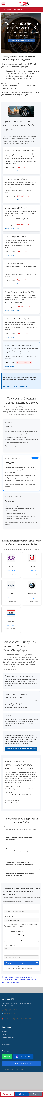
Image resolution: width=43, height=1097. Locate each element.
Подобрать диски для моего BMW (21, 40)
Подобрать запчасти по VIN (21, 1081)
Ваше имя (12, 971)
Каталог (4, 1052)
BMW (10, 9)
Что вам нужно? (9, 934)
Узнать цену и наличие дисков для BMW (17, 390)
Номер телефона (9, 962)
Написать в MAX (26, 1074)
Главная (4, 9)
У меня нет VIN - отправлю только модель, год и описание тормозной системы (22, 943)
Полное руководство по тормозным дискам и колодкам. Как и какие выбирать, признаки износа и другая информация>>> (21, 997)
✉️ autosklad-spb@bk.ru (11, 1031)
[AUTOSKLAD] (24, 3)
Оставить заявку (7, 1061)
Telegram (21, 957)
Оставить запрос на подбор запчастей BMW (20, 761)
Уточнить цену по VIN (12, 173)
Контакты (8, 819)
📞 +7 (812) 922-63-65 (10, 1027)
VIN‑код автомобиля (10, 925)
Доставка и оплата (19, 819)
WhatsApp (21, 952)
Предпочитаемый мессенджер (13, 949)
